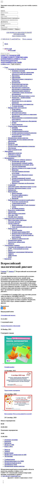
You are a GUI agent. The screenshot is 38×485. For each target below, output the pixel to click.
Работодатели (12, 228)
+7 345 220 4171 (6, 476)
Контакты (7, 259)
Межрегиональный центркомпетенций (11, 62)
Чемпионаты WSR (10, 464)
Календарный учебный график (22, 163)
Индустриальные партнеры (17, 220)
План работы (16, 109)
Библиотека (12, 190)
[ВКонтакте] (2, 308)
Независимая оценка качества (18, 138)
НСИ (9, 257)
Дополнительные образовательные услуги (22, 186)
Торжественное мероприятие (12, 390)
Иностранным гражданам (16, 213)
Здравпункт (12, 212)
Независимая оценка (15, 240)
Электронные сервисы (12, 245)
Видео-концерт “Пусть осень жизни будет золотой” (18, 413)
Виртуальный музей (15, 149)
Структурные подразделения (17, 126)
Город (2, 14)
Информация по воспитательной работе (21, 200)
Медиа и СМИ (13, 144)
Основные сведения (18, 71)
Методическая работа (19, 113)
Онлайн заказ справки (15, 217)
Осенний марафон (9, 367)
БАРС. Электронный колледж (18, 248)
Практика (15, 170)
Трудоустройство (13, 223)
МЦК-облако (12, 255)
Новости (7, 449)
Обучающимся (9, 158)
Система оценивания (19, 166)
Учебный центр (17, 129)
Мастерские (12, 148)
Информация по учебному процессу (20, 160)
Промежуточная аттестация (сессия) (24, 168)
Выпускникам (13, 191)
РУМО (14, 123)
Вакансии (11, 143)
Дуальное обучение (14, 222)
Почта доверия (27, 39)
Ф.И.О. (3, 11)
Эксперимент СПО (14, 156)
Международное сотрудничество (22, 104)
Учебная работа (17, 111)
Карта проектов (17, 124)
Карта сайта (8, 446)
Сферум (10, 254)
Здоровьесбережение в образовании (10, 325)
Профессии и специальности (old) (15, 454)
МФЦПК (15, 128)
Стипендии (11, 185)
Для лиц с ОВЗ (13, 215)
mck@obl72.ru (16, 39)
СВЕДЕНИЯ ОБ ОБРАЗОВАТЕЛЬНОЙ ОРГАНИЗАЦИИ (19, 33)
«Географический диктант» (8, 315)
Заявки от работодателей (20, 238)
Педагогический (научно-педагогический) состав (20, 85)
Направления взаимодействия (22, 233)
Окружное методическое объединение (24, 121)
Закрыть (17, 29)
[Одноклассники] (4, 308)
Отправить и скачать (7, 29)
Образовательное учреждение (10, 18)
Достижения (8, 456)
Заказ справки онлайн (19, 36)
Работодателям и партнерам (13, 218)
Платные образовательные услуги (23, 96)
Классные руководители (20, 201)
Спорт (14, 207)
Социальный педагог (19, 203)
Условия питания (17, 106)
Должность (4, 22)
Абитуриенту (8, 151)
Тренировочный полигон (20, 131)
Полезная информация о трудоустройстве (20, 195)
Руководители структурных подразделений (21, 135)
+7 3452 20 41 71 (6, 39)
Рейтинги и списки (14, 154)
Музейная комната (18, 208)
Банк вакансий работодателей (22, 227)
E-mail (3, 25)
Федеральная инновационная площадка (21, 146)
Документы (16, 76)
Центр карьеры (17, 193)
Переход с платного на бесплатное (23, 183)
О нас (6, 67)
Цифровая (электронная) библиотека (20, 252)
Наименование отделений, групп (22, 165)
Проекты (11, 243)
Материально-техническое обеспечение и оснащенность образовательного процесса (21, 89)
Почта (10, 250)
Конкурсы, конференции (16, 210)
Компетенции (8, 453)
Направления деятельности (17, 107)
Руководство (16, 82)
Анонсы (7, 451)
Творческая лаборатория (16, 242)
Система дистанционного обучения (19, 247)
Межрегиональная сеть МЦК (14, 461)
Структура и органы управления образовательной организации (23, 73)
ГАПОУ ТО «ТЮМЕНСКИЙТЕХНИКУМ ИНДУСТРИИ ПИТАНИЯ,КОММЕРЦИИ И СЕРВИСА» (14, 57)
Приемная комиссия (15, 153)
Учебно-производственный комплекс (24, 133)
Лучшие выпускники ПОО (21, 232)
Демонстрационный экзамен (21, 178)
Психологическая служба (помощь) (23, 205)
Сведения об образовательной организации (22, 69)
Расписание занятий (18, 161)
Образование (16, 77)
